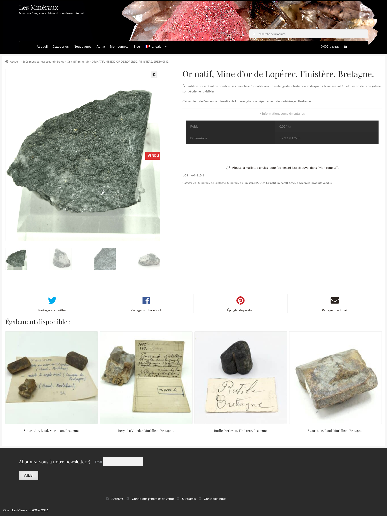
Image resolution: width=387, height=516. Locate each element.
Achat (101, 46)
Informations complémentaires (283, 113)
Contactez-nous (215, 498)
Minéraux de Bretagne (212, 183)
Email (99, 461)
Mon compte (119, 46)
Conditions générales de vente (153, 498)
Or (263, 183)
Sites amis (189, 498)
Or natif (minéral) (78, 61)
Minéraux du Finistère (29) (243, 183)
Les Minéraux (38, 7)
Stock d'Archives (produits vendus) (310, 183)
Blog (136, 46)
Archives (117, 498)
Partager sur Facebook (146, 310)
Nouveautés (83, 46)
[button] (154, 74)
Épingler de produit (240, 310)
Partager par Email (334, 310)
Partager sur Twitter (52, 310)
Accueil (42, 46)
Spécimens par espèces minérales (43, 61)
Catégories (61, 46)
